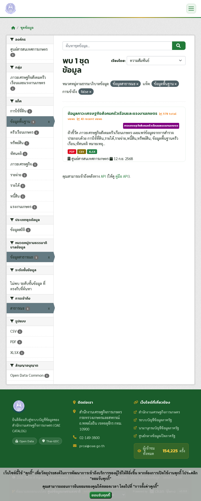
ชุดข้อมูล (27, 27)
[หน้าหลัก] (13, 27)
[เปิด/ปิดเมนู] (191, 8)
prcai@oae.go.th (92, 445)
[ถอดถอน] (137, 84)
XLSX (92, 151)
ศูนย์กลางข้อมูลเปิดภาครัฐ (157, 435)
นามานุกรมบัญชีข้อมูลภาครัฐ (159, 428)
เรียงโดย (118, 60)
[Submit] (179, 45)
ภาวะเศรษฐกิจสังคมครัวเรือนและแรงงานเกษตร (151, 126)
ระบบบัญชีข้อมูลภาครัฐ (155, 420)
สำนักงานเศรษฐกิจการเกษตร (159, 412)
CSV (81, 151)
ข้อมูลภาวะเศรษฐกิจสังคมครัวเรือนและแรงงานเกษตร (113, 113)
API (103, 176)
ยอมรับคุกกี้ (100, 495)
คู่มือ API (121, 176)
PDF (72, 151)
